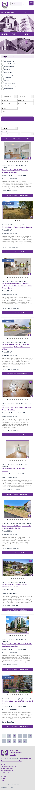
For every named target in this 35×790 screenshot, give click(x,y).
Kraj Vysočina (7, 80)
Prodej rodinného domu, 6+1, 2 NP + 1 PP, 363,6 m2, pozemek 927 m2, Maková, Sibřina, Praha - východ (17, 285)
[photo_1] (17, 150)
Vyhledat (18, 118)
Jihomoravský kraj (9, 66)
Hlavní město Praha (9, 83)
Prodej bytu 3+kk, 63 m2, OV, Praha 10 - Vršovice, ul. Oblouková (15, 170)
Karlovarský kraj (8, 89)
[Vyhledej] (23, 3)
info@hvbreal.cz (25, 758)
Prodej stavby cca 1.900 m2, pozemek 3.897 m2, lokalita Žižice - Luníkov (16, 526)
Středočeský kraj (9, 61)
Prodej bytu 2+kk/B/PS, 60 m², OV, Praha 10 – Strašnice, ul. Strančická (17, 644)
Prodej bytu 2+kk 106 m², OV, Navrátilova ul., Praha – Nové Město (16, 408)
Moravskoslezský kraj (10, 64)
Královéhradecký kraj (10, 86)
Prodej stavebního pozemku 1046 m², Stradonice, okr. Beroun (14, 585)
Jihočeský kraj (8, 72)
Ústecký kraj (7, 77)
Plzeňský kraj (7, 69)
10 (27, 161)
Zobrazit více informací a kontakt (17, 195)
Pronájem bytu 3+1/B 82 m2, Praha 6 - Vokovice (15, 469)
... (24, 741)
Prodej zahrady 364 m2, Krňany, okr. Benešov (17, 227)
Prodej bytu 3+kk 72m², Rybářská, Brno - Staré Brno (17, 702)
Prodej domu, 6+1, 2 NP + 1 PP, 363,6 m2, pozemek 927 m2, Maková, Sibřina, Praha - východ (16, 346)
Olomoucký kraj (8, 75)
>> (32, 138)
